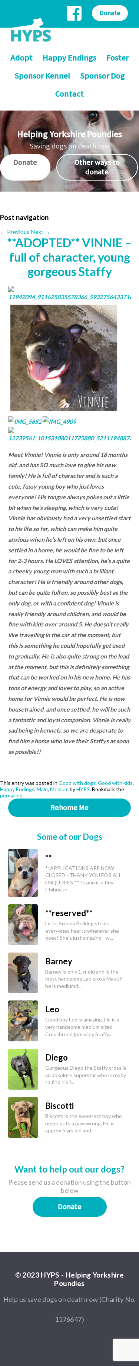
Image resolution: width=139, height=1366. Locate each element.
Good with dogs (77, 783)
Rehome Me (69, 808)
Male (42, 789)
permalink (11, 795)
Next (40, 231)
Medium (59, 789)
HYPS (83, 789)
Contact (69, 94)
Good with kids (115, 783)
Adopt (21, 58)
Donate (109, 13)
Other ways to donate (97, 167)
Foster (117, 58)
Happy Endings (69, 58)
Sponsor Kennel (42, 76)
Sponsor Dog (102, 76)
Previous (14, 231)
